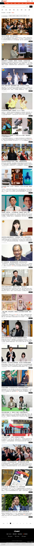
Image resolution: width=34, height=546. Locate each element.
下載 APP (28, 1)
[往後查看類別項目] (29, 3)
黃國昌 (17, 15)
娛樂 (10, 9)
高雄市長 (25, 15)
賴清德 (14, 15)
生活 (25, 9)
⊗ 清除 (27, 6)
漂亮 (21, 9)
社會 (6, 9)
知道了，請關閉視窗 (31, 541)
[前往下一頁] (26, 523)
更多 (28, 15)
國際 (29, 9)
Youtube (17, 536)
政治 (17, 9)
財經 (14, 9)
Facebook (10, 536)
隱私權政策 (17, 543)
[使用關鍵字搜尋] (30, 7)
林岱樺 (21, 15)
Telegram (24, 536)
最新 (7, 3)
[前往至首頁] (4, 1)
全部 (2, 9)
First (3, 523)
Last (30, 523)
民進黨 (10, 15)
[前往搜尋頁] (32, 1)
